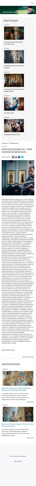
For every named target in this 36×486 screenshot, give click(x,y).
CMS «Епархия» (18, 461)
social (13, 157)
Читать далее (30, 402)
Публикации (13, 143)
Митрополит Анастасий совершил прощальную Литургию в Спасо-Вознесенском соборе (16, 389)
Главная (4, 143)
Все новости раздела (28, 356)
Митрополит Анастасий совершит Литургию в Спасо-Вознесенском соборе (18, 425)
